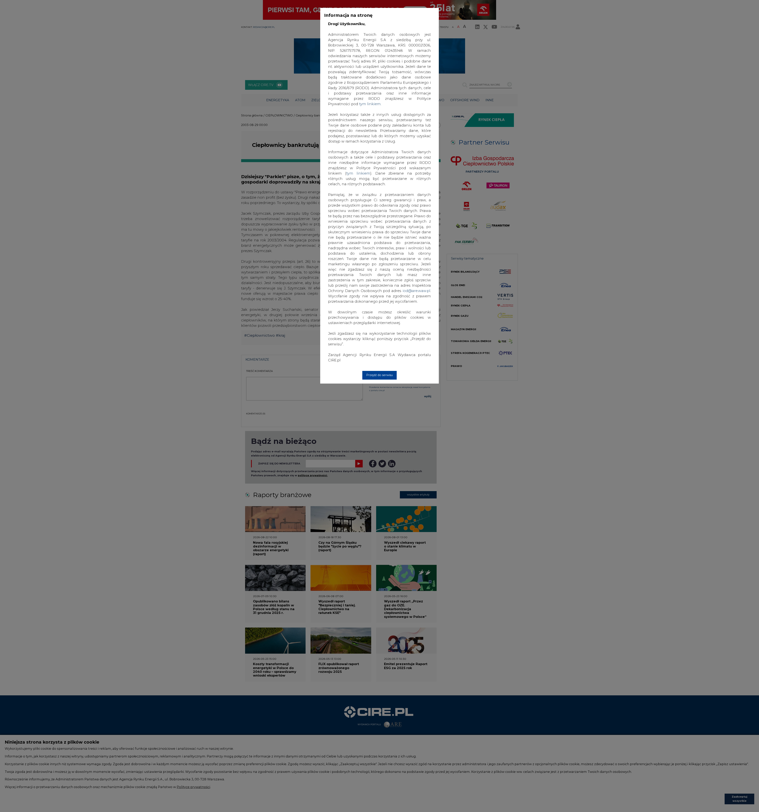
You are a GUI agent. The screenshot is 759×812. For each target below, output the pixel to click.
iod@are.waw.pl (416, 291)
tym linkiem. (370, 104)
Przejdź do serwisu (379, 375)
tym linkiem (358, 173)
